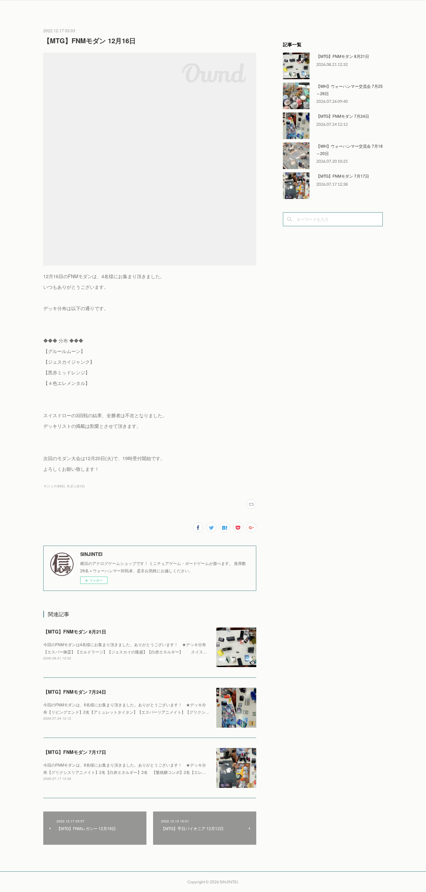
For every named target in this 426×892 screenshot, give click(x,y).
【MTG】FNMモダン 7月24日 (74, 691)
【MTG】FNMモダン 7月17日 (74, 752)
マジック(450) (54, 486)
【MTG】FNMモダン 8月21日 (74, 631)
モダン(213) (76, 486)
